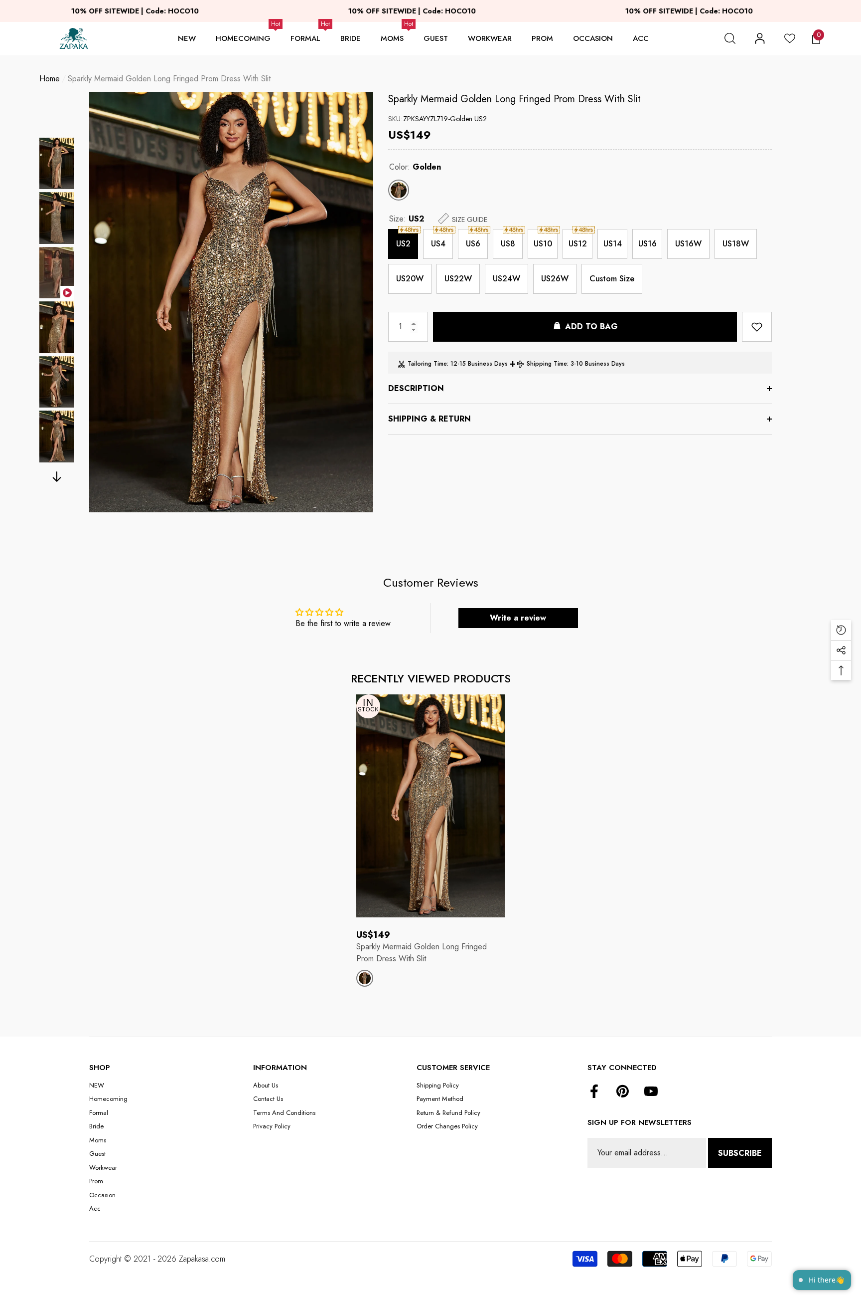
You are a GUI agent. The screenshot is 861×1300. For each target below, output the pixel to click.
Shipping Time (547, 363)
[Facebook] (594, 1092)
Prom (542, 38)
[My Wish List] (789, 38)
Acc (641, 38)
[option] (231, 302)
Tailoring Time (427, 363)
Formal (305, 38)
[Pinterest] (622, 1092)
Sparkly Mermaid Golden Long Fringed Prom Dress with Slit (514, 99)
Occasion (593, 38)
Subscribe (740, 1153)
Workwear (490, 38)
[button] (729, 38)
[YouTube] (651, 1092)
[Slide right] (57, 476)
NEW (187, 38)
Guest (436, 38)
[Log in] (759, 38)
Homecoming (243, 38)
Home (49, 78)
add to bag (591, 326)
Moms (392, 38)
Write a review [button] (518, 618)
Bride (350, 38)
